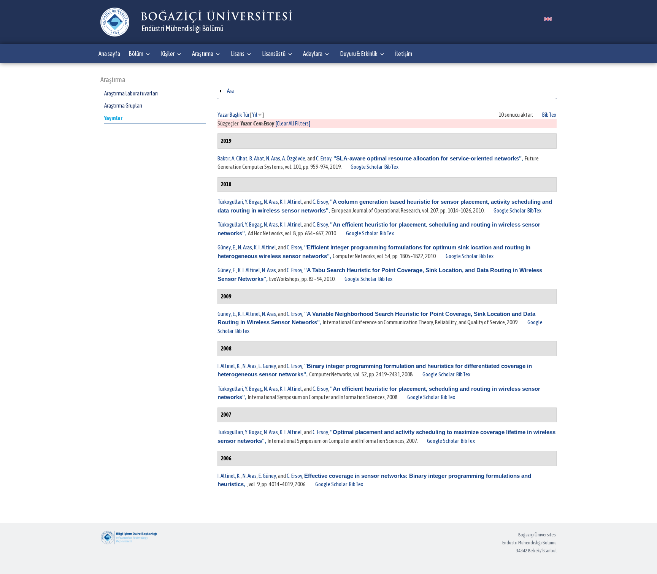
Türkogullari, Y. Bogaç (239, 201)
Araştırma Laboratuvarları (131, 93)
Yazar (223, 114)
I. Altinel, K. (229, 366)
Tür (246, 114)
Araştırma (202, 53)
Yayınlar (113, 118)
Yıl (254, 114)
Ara (230, 90)
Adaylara (312, 53)
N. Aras (273, 158)
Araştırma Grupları (123, 105)
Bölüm (136, 53)
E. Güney (267, 366)
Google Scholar (366, 166)
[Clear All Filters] (293, 123)
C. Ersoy (324, 158)
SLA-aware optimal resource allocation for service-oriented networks (427, 158)
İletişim (403, 53)
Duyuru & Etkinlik (359, 53)
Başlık (236, 114)
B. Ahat (256, 158)
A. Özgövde (293, 158)
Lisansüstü (274, 53)
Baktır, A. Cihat (232, 158)
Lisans (237, 53)
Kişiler (168, 53)
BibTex (549, 114)
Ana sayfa (109, 53)
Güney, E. (226, 247)
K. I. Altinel (291, 201)
